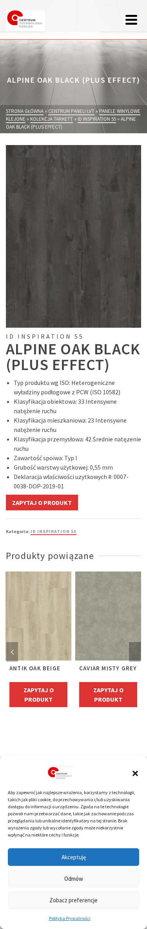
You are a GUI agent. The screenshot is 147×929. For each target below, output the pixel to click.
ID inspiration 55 (53, 531)
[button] (135, 773)
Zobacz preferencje (73, 900)
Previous (12, 652)
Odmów (73, 878)
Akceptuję (74, 857)
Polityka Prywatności (70, 918)
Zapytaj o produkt (42, 502)
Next (135, 652)
